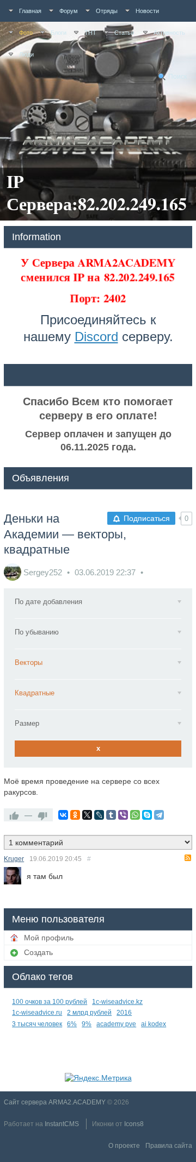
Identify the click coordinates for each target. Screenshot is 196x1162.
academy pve (116, 1024)
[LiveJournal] (99, 815)
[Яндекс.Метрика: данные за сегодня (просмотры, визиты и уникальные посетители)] (98, 1078)
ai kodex (153, 1024)
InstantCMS (62, 1124)
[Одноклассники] (75, 815)
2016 (124, 1012)
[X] (87, 815)
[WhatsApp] (135, 815)
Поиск (177, 76)
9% (86, 1024)
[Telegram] (159, 815)
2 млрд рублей (89, 1012)
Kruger (14, 859)
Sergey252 (42, 572)
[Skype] (147, 815)
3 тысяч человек (37, 1024)
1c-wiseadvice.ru (37, 1012)
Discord (96, 336)
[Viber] (123, 815)
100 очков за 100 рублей (49, 1002)
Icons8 (134, 1124)
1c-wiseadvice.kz (117, 1002)
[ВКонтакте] (63, 815)
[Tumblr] (111, 815)
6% (72, 1024)
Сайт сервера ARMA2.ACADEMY (55, 1102)
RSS (187, 858)
